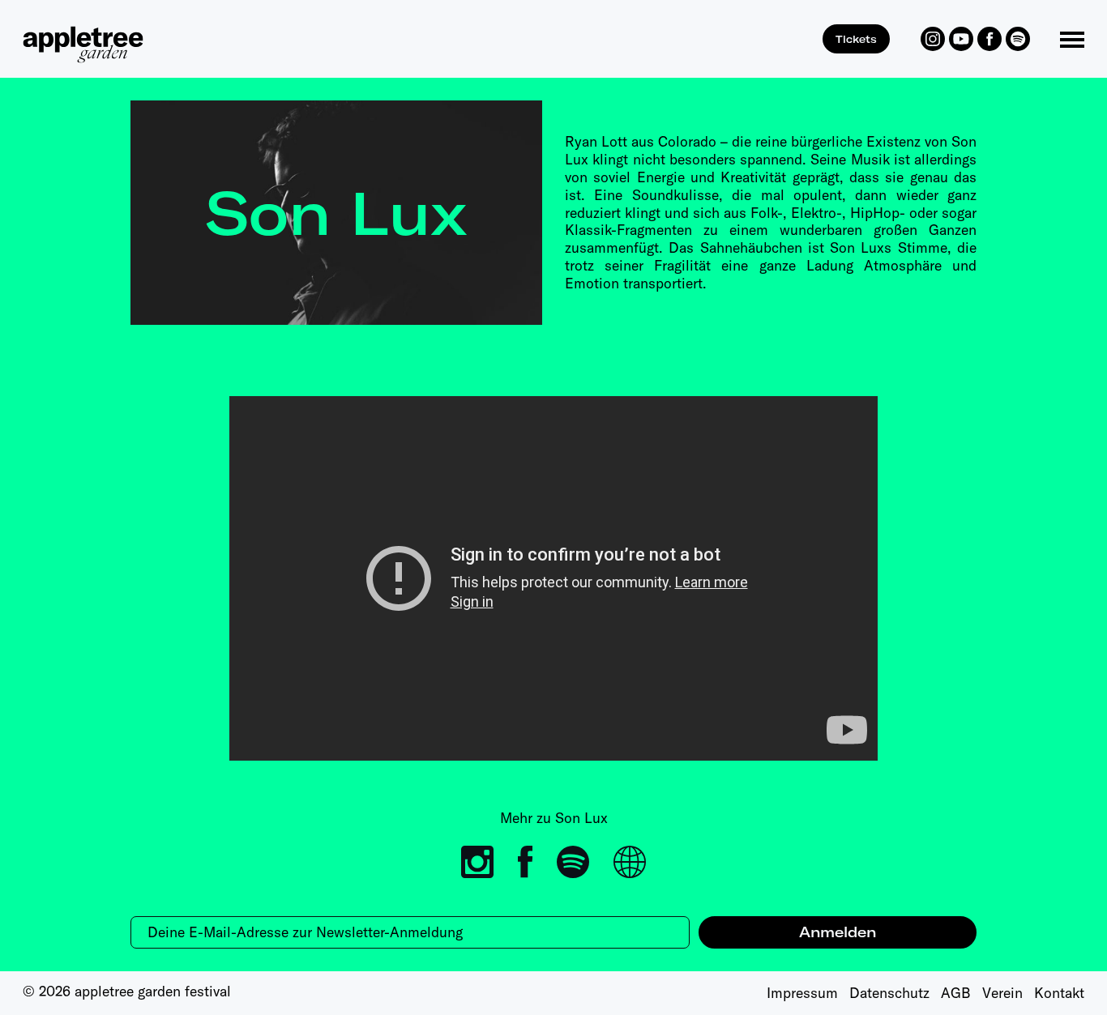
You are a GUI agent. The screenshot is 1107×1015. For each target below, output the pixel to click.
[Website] (629, 862)
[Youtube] (961, 39)
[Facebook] (989, 39)
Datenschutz (889, 992)
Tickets (856, 38)
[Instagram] (933, 39)
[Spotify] (1018, 39)
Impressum (802, 992)
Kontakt (1059, 992)
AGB (956, 992)
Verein (1002, 992)
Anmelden (837, 932)
